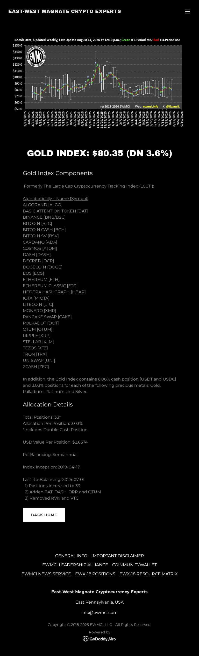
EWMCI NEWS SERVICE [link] (46, 573)
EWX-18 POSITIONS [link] (95, 573)
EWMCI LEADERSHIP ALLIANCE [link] (75, 564)
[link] (64, 11)
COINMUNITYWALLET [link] (134, 564)
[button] (187, 11)
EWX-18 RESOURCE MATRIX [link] (148, 573)
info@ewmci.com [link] (99, 612)
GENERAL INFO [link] (71, 555)
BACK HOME (44, 515)
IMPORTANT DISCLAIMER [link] (117, 555)
